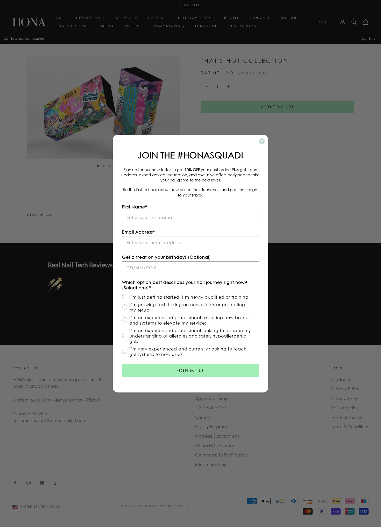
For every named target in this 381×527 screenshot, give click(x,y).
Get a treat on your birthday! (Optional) (166, 257)
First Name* (134, 206)
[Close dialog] (261, 141)
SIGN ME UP (191, 370)
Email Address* (138, 232)
